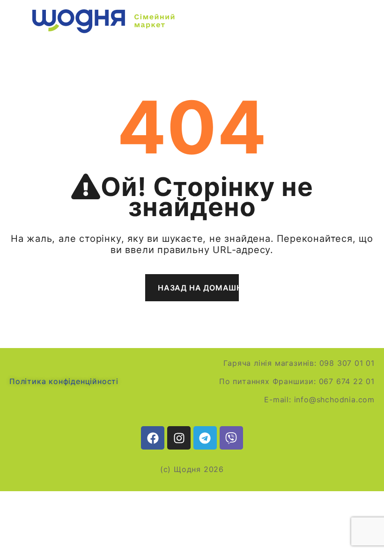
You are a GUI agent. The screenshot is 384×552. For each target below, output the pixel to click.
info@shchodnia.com (334, 399)
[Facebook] (152, 438)
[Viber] (231, 438)
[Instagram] (179, 438)
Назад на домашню (198, 287)
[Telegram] (205, 438)
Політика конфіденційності (63, 381)
